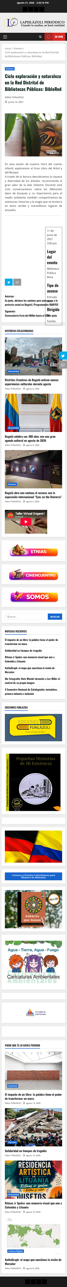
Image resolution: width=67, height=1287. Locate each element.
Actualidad (13, 371)
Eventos (10, 68)
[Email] (17, 283)
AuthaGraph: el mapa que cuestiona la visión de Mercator (33, 1262)
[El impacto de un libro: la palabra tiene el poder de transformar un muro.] (33, 1071)
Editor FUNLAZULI (14, 97)
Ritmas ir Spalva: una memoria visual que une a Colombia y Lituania (33, 1205)
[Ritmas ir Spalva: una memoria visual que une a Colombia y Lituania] (33, 1180)
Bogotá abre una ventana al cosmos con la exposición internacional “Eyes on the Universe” (33, 495)
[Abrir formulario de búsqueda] (40, 37)
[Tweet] (9, 283)
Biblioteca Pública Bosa (53, 273)
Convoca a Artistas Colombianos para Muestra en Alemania (33, 876)
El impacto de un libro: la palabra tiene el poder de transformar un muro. (33, 1096)
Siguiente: (31, 313)
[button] (5, 36)
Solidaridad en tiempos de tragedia (23, 650)
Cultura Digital (15, 1251)
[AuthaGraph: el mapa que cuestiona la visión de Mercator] (33, 1236)
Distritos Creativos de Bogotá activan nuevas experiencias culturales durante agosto (32, 382)
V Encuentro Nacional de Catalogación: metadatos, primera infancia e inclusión (31, 691)
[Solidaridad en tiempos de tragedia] (33, 1127)
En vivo (59, 37)
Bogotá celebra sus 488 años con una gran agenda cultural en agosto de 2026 (30, 438)
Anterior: (31, 300)
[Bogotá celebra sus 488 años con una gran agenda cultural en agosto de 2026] (33, 413)
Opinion (12, 1142)
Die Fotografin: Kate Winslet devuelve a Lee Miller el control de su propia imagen (32, 681)
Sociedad (12, 1085)
